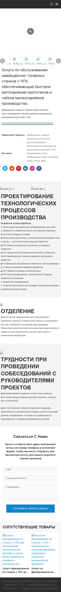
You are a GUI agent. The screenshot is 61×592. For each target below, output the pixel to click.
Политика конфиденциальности (39, 588)
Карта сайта (10, 588)
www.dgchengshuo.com (41, 584)
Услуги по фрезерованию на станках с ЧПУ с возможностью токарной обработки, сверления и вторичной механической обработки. (44, 570)
